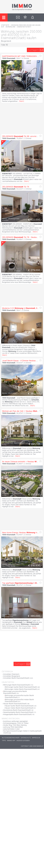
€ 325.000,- (35, 89)
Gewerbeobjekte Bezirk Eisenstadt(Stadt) (18, 712)
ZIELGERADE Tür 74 (15, 187)
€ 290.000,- (35, 341)
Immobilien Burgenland (11, 676)
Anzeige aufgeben (23, 740)
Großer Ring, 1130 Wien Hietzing (15, 725)
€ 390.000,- (35, 615)
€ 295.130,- (35, 444)
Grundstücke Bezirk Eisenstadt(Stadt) (17, 710)
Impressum (36, 738)
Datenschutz (26, 738)
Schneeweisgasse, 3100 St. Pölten (16, 723)
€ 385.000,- (35, 393)
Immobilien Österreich (11, 674)
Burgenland (10, 27)
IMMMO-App (11, 740)
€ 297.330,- (35, 494)
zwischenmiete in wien (11, 729)
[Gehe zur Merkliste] (25, 17)
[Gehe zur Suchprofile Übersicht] (18, 17)
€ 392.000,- (35, 169)
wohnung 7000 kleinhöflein (13, 727)
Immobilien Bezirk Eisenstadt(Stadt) (16, 678)
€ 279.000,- (35, 270)
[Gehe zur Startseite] (22, 10)
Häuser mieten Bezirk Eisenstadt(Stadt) (19, 708)
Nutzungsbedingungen (11, 738)
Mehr (21, 101)
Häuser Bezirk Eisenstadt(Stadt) (15, 704)
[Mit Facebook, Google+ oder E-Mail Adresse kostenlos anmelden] (32, 17)
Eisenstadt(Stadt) (24, 27)
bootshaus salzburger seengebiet (15, 721)
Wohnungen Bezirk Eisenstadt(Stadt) (16, 685)
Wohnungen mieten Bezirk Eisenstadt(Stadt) (21, 689)
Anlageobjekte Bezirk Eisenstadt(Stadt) (17, 714)
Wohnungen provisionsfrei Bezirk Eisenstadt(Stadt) (15, 692)
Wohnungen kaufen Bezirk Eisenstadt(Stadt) (21, 687)
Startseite (5, 25)
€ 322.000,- (35, 219)
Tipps (4, 740)
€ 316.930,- (35, 565)
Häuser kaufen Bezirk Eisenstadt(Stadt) (19, 706)
